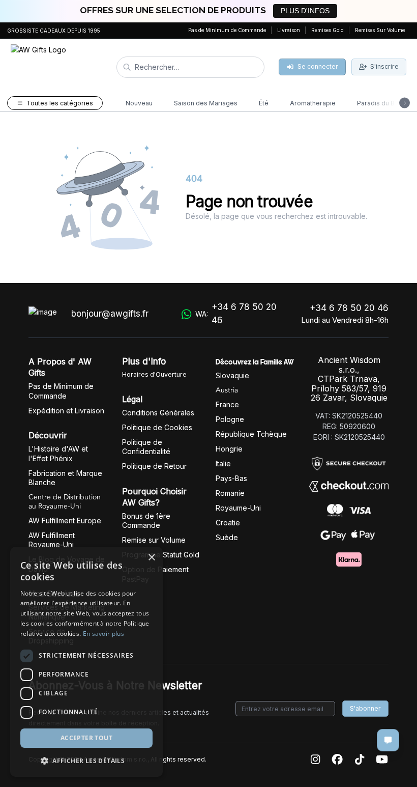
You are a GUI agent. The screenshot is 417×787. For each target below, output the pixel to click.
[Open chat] (388, 740)
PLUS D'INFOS (305, 11)
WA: (236, 313)
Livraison (288, 30)
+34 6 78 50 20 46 (349, 308)
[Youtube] (382, 760)
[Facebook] (337, 760)
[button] (86, 760)
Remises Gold (327, 30)
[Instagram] (315, 760)
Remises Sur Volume (380, 30)
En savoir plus (103, 633)
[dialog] (86, 662)
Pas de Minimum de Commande (227, 30)
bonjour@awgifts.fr (109, 313)
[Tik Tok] (359, 760)
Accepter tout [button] (86, 738)
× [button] (151, 557)
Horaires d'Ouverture (154, 374)
